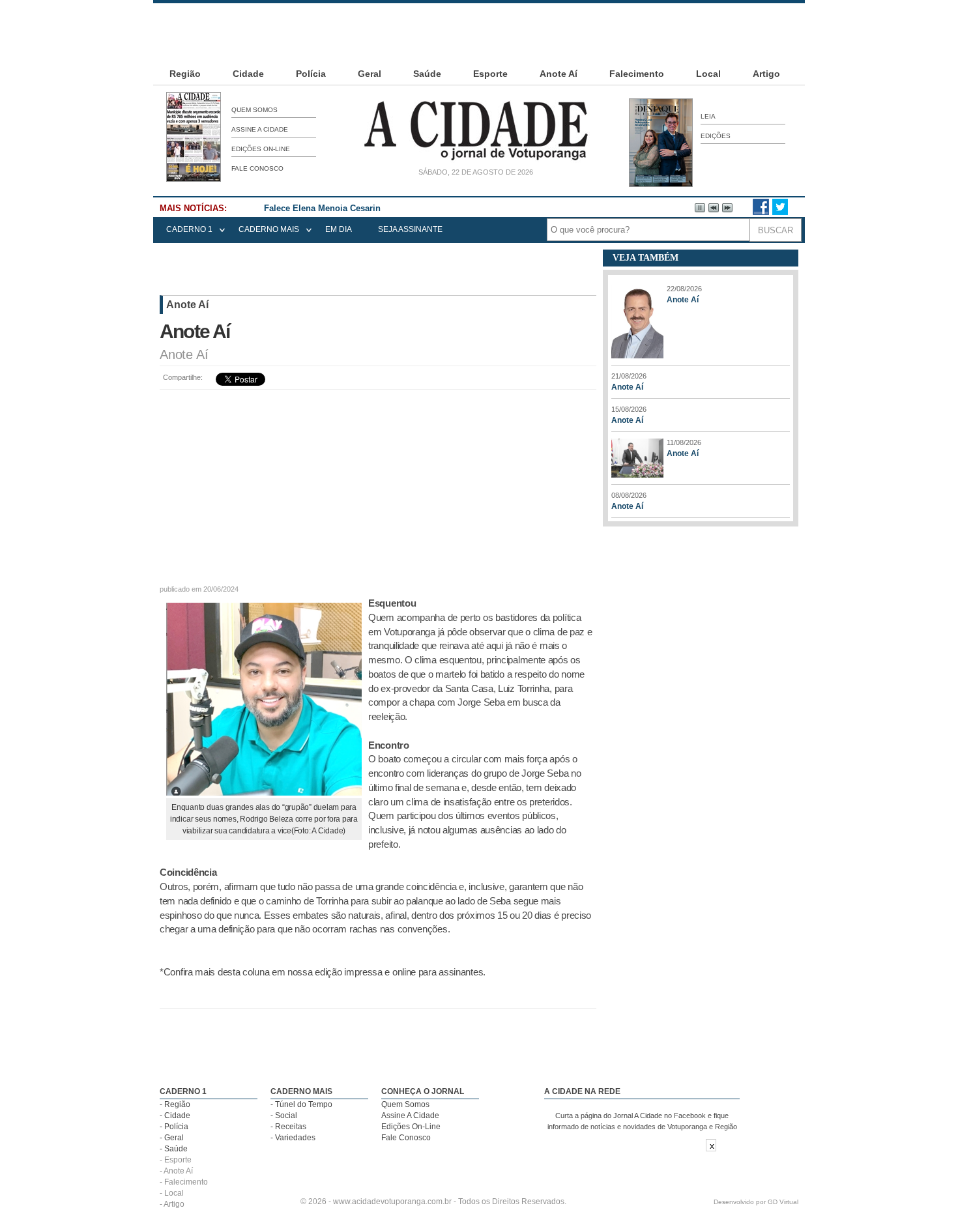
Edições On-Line (260, 148)
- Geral (172, 1137)
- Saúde (174, 1148)
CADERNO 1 (189, 229)
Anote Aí (558, 73)
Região (185, 73)
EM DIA (338, 229)
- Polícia (174, 1126)
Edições (716, 135)
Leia (708, 116)
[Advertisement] (479, 32)
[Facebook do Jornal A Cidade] (761, 212)
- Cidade (175, 1115)
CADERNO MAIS (269, 229)
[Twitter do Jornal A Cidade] (780, 212)
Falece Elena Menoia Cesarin (322, 208)
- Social (283, 1115)
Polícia (311, 73)
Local (708, 73)
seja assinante (410, 229)
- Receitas (288, 1126)
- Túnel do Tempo (301, 1104)
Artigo (766, 73)
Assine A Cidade (259, 129)
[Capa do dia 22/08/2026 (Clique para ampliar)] (193, 179)
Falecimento (636, 73)
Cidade (248, 73)
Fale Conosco (257, 168)
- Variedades (292, 1137)
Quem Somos (254, 109)
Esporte (490, 73)
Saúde (427, 73)
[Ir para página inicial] (476, 160)
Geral (369, 73)
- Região (175, 1104)
